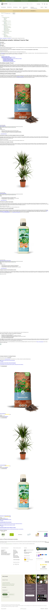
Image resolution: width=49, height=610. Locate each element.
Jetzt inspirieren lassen (29, 595)
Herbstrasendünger (4, 552)
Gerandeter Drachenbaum (3, 193)
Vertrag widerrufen (6, 596)
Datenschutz (42, 608)
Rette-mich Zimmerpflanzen (5, 554)
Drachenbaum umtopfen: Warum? (6, 56)
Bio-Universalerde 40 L (3, 413)
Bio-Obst (2, 550)
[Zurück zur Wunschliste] (42, 4)
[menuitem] (3, 7)
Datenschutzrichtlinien (9, 543)
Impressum (46, 608)
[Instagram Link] (16, 564)
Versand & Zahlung (16, 556)
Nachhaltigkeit (15, 551)
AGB (14, 554)
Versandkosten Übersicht (28, 552)
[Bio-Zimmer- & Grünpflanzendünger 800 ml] (23, 259)
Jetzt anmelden (9, 357)
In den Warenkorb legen (4, 133)
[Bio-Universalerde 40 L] (23, 124)
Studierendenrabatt (16, 557)
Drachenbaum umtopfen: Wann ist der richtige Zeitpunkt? (8, 57)
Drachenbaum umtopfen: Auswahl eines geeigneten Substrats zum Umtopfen (12, 58)
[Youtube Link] (18, 564)
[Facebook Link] (13, 564)
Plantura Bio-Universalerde (20, 76)
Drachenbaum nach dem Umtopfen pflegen (8, 60)
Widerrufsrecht (15, 555)
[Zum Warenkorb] (47, 4)
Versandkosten (6, 416)
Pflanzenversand (26, 553)
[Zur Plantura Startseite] (4, 4)
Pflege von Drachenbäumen (40, 341)
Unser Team (15, 550)
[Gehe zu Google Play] (40, 596)
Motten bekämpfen (4, 551)
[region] (24, 534)
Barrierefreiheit (15, 552)
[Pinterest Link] (15, 564)
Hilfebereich (5, 594)
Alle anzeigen (4, 587)
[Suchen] (27, 4)
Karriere (14, 553)
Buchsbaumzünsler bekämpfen (5, 553)
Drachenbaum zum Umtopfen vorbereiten (8, 59)
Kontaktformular (11, 594)
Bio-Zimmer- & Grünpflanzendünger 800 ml (5, 260)
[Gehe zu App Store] (40, 599)
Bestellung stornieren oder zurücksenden (8, 585)
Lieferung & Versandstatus (6, 582)
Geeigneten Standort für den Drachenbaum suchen (9, 61)
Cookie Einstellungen (16, 559)
